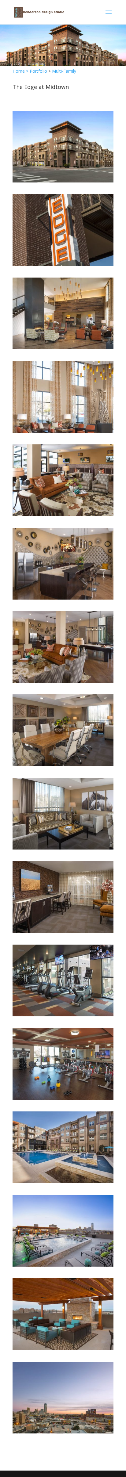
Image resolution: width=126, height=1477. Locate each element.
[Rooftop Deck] (63, 1265)
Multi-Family (64, 71)
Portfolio (38, 71)
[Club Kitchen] (63, 598)
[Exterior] (63, 181)
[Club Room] (63, 514)
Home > (21, 71)
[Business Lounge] (63, 764)
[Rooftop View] (63, 1432)
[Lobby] (63, 348)
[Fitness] (63, 1015)
